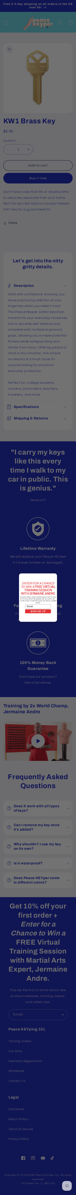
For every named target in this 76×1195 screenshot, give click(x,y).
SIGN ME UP (38, 611)
